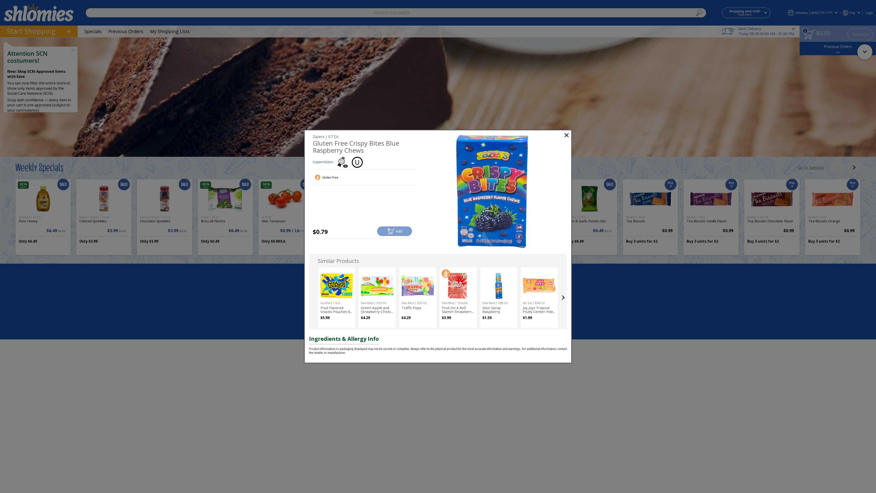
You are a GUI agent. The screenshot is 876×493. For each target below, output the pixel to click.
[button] (492, 191)
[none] (336, 297)
